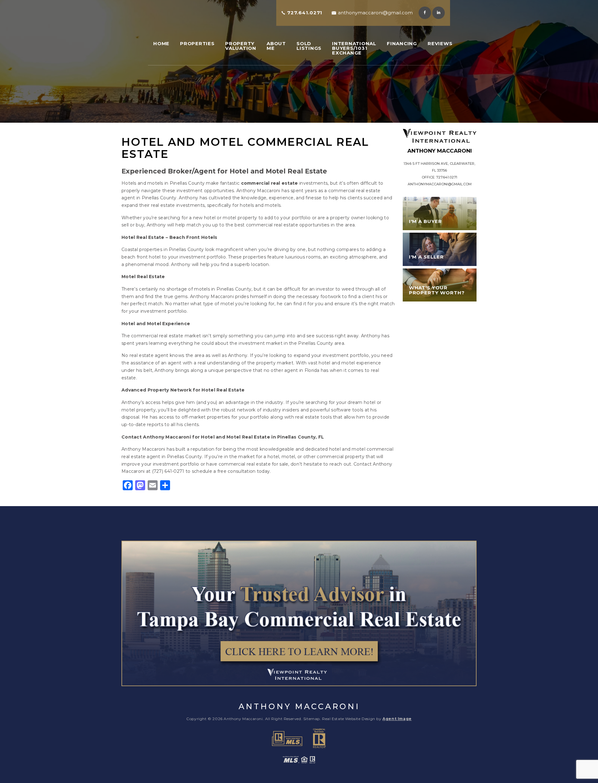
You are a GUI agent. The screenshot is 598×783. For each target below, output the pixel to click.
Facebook (425, 13)
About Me (276, 45)
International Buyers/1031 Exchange (354, 48)
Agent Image (397, 718)
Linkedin (438, 13)
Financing (402, 43)
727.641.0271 (304, 13)
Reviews (440, 43)
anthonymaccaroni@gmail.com (375, 13)
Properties (197, 43)
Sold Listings (309, 45)
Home (161, 43)
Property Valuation (240, 45)
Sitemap (311, 718)
